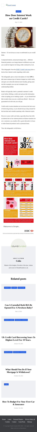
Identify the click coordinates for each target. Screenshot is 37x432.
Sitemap (29, 422)
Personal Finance (21, 319)
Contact (14, 422)
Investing (21, 287)
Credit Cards (9, 319)
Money (18, 11)
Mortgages (8, 352)
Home (4, 419)
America (7, 287)
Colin (18, 261)
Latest (9, 419)
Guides (14, 287)
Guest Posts (21, 422)
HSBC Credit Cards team (23, 69)
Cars (6, 384)
